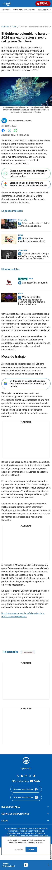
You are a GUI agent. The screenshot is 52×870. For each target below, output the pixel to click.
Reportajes (28, 652)
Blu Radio (5, 27)
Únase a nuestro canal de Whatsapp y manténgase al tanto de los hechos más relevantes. (28, 173)
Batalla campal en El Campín (24, 10)
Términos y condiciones (21, 831)
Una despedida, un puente (34, 282)
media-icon (26, 865)
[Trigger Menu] (3, 4)
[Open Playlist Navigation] (48, 865)
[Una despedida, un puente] (9, 282)
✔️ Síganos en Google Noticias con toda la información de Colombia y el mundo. (28, 384)
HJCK (14, 27)
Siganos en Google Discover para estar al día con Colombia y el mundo (28, 184)
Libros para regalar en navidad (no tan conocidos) (31, 240)
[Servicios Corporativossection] (48, 814)
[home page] (26, 760)
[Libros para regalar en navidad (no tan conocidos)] (9, 239)
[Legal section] (48, 821)
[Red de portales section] (48, 807)
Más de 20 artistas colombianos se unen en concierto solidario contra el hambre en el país (31, 300)
